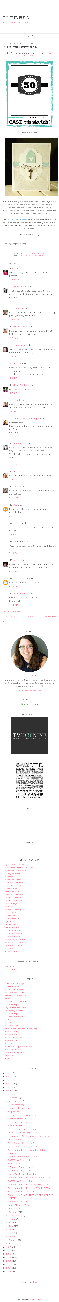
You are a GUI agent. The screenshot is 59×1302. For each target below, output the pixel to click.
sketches (10, 1055)
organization (11, 1040)
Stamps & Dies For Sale (20, 1201)
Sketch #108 (14, 1208)
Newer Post (9, 617)
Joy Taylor (10, 907)
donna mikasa (20, 327)
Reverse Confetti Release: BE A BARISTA (29, 1188)
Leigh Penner (29, 676)
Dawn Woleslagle (14, 886)
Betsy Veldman (13, 874)
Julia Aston (18, 308)
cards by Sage (12, 1026)
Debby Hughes (12, 889)
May (11, 1229)
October (13, 1212)
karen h (17, 523)
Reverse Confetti (14, 1017)
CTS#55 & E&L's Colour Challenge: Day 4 (28, 1136)
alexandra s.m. (21, 443)
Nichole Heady (12, 936)
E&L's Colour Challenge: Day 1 (23, 1146)
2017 (9, 1080)
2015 (9, 1087)
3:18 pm (13, 479)
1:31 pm (13, 411)
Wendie (9, 948)
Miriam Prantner (20, 385)
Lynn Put (9, 922)
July (11, 1222)
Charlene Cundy (13, 880)
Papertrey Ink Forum (15, 939)
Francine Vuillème (14, 895)
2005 (9, 1271)
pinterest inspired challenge (19, 1046)
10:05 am (14, 279)
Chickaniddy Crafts (14, 993)
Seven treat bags (17, 1105)
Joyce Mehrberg (13, 910)
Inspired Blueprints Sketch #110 (24, 1156)
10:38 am (14, 301)
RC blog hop (11, 1014)
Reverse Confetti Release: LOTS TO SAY (29, 1184)
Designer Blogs (35, 1299)
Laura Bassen (12, 919)
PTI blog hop (11, 1005)
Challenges (11, 966)
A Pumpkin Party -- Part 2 (21, 1167)
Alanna (15, 268)
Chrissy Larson (21, 578)
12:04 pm (14, 378)
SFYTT (8, 1020)
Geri (15, 505)
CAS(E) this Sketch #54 (20, 1160)
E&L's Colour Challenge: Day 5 (23, 1133)
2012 (9, 1247)
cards (24, 255)
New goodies (14, 1163)
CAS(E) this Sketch (36, 255)
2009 (9, 1257)
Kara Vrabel (11, 913)
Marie (16, 560)
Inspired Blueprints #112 (20, 1108)
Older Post (50, 617)
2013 (9, 1094)
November (14, 1101)
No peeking (13, 1112)
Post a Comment (11, 612)
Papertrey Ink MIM (14, 1011)
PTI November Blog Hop (20, 1122)
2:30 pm (13, 464)
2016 (9, 1084)
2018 (9, 1077)
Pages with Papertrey (16, 1008)
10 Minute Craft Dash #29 (21, 1191)
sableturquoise (21, 593)
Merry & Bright (15, 1126)
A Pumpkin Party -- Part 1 (20, 1170)
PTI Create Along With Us (18, 1002)
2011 (8, 1250)
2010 (9, 1254)
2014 (9, 1091)
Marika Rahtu (11, 924)
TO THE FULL (16, 18)
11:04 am (14, 338)
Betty (16, 471)
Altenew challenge (14, 984)
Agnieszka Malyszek (15, 865)
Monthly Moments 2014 (17, 996)
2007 (9, 1264)
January (13, 1243)
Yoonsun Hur (11, 951)
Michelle (17, 400)
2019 (9, 1073)
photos (9, 1043)
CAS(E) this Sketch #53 (20, 1181)
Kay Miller (10, 916)
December (14, 1098)
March (12, 1236)
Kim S (16, 486)
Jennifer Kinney (13, 898)
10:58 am (14, 319)
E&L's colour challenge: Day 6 (23, 1129)
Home (30, 617)
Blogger (35, 1282)
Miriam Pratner (12, 927)
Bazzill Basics (12, 987)
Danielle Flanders (14, 883)
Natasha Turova (13, 930)
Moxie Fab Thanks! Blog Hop (22, 1174)
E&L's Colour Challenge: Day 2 (23, 1143)
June (11, 1226)
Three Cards (14, 1140)
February (13, 1240)
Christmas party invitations (22, 1115)
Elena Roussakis (13, 892)
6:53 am (13, 586)
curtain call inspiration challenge (22, 1029)
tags (7, 1058)
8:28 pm (13, 498)
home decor (11, 1034)
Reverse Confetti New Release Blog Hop (29, 1177)
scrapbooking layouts (16, 1052)
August (12, 1219)
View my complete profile (29, 690)
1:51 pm (13, 436)
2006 (9, 1268)
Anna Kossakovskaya (15, 871)
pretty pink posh (13, 1049)
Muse (8, 999)
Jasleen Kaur (19, 287)
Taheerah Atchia (13, 945)
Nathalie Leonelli (14, 933)
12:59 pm (14, 393)
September (15, 1215)
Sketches (10, 969)
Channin (9, 877)
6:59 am (13, 516)
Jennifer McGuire (13, 901)
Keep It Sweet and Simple (26, 418)
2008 (9, 1261)
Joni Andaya (19, 345)
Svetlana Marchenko (15, 942)
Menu (29, 36)
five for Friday (12, 1032)
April (11, 1233)
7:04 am (13, 605)
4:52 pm (13, 534)
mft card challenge (14, 1037)
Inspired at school (17, 1119)
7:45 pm (13, 553)
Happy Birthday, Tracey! (20, 1205)
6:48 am (13, 571)
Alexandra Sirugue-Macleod (19, 868)
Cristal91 (17, 363)
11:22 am (13, 356)
